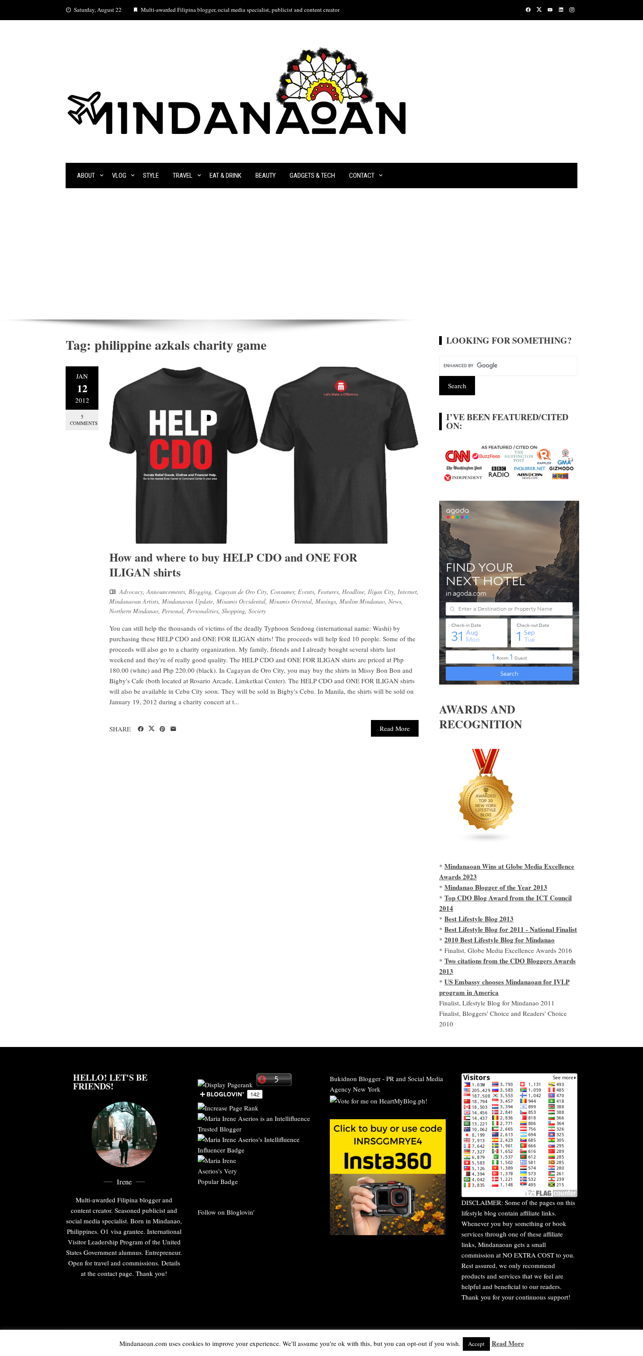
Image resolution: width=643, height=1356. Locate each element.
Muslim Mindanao (362, 601)
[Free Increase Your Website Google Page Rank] (228, 1106)
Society (257, 611)
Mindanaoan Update (187, 601)
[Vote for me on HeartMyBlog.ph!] (378, 1099)
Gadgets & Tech (312, 175)
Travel (182, 175)
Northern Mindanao (133, 611)
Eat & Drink (225, 175)
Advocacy (131, 591)
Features (328, 591)
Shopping (233, 611)
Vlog (119, 175)
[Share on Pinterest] (162, 729)
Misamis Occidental (241, 601)
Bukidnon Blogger (355, 1078)
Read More (395, 728)
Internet (407, 591)
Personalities (202, 611)
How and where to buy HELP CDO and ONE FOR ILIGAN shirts (233, 564)
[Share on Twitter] (151, 729)
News (394, 601)
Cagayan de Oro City (241, 591)
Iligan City (381, 591)
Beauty (265, 175)
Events (306, 591)
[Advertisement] (321, 254)
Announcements (166, 591)
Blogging (200, 591)
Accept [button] (476, 1344)
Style (151, 175)
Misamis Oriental (290, 601)
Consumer (282, 591)
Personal (172, 611)
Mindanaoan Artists (133, 601)
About (86, 175)
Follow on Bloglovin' (226, 1212)
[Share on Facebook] (140, 729)
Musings (325, 601)
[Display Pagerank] (225, 1083)
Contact (361, 175)
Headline (353, 591)
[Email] (173, 729)
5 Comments (84, 419)
